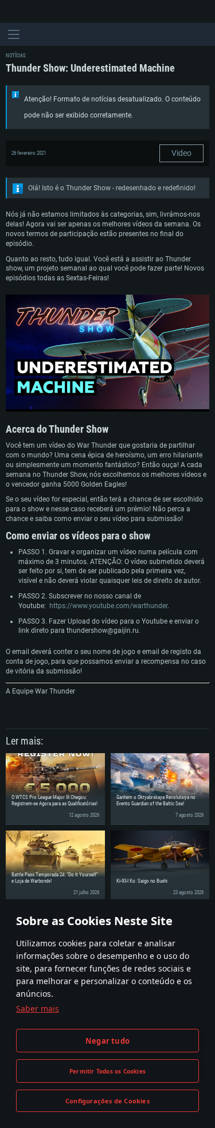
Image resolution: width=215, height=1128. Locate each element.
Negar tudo (107, 1041)
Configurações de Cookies (107, 1100)
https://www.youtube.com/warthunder (108, 606)
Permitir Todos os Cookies (107, 1071)
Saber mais (37, 1008)
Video (181, 153)
